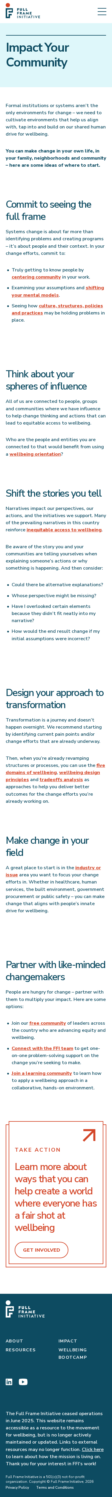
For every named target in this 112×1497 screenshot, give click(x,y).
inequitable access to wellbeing (64, 530)
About (15, 1341)
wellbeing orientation (35, 454)
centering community (36, 277)
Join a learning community (42, 1073)
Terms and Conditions (55, 1487)
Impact (68, 1341)
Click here (93, 1449)
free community (47, 1023)
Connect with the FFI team (42, 1048)
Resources (21, 1350)
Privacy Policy (17, 1487)
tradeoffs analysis (61, 779)
